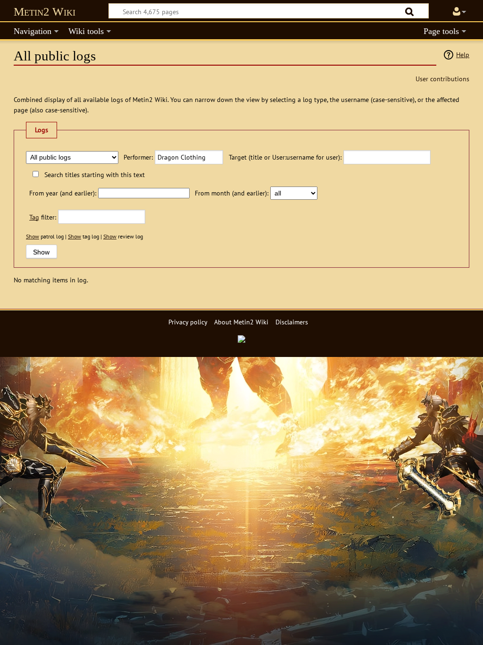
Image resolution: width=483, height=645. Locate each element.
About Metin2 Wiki (241, 321)
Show (32, 236)
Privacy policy (188, 321)
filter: (42, 216)
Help (462, 54)
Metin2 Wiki (44, 11)
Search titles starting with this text (94, 174)
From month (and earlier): (231, 192)
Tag (34, 216)
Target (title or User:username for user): (285, 157)
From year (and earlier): (62, 192)
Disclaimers (291, 321)
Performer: (138, 157)
